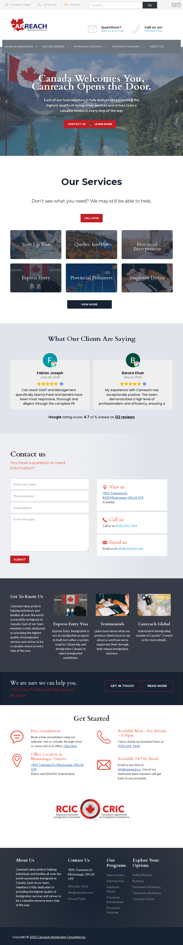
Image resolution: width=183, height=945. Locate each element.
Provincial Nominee (113, 910)
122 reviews (125, 417)
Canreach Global (154, 624)
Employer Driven (113, 889)
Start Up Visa (115, 881)
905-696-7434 (153, 30)
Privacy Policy (77, 899)
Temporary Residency (147, 893)
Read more (157, 686)
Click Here (70, 746)
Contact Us (79, 860)
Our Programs (116, 862)
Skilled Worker (142, 875)
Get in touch (122, 686)
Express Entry (116, 875)
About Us (25, 860)
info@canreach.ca (129, 769)
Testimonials (112, 624)
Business (138, 881)
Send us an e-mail (112, 30)
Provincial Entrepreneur (115, 900)
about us (156, 46)
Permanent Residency (147, 887)
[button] (21, 46)
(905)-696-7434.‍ (129, 746)
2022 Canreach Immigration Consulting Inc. (58, 937)
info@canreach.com (130, 548)
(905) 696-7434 (126, 526)
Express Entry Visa (70, 624)
